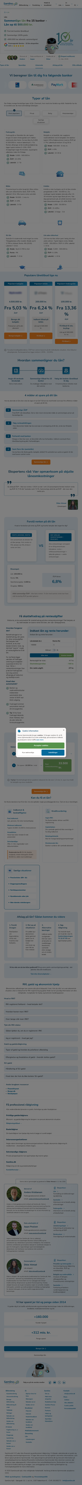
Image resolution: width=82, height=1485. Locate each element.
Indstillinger (53, 752)
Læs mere (40, 740)
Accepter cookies (41, 745)
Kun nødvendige (28, 752)
